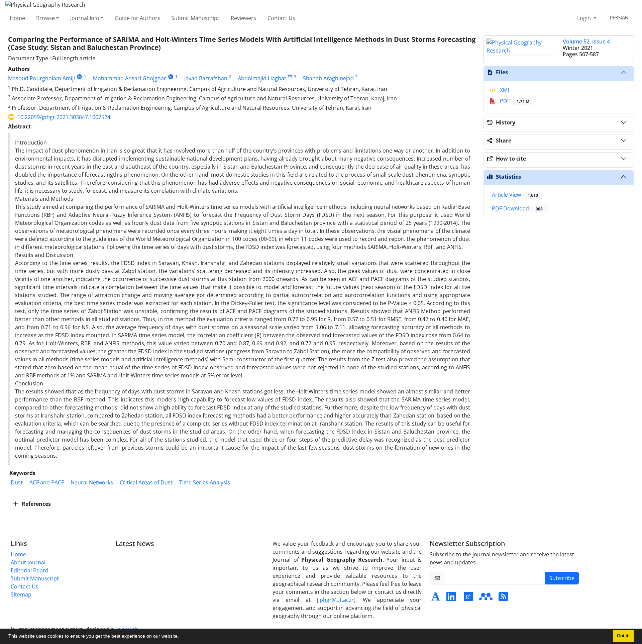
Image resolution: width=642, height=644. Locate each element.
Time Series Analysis (204, 482)
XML (504, 90)
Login (584, 18)
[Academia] (436, 598)
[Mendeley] (486, 598)
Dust (17, 482)
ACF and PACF (46, 482)
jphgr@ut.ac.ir (336, 600)
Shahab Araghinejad (328, 78)
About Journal (28, 562)
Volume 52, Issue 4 (586, 41)
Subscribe (561, 578)
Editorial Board (29, 570)
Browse (45, 18)
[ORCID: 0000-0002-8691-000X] (79, 77)
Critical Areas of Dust (146, 482)
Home (17, 18)
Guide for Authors (137, 18)
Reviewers (243, 18)
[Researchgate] (468, 598)
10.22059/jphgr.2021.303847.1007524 (63, 117)
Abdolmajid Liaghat (262, 78)
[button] (181, 637)
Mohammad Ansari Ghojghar (129, 78)
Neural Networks (92, 482)
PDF (514, 101)
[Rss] (503, 598)
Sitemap (21, 594)
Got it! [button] (623, 636)
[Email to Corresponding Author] (290, 77)
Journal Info (84, 18)
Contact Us (281, 18)
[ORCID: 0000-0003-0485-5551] (171, 77)
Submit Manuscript (195, 18)
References (35, 504)
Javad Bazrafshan (205, 78)
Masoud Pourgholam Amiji (41, 78)
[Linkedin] (451, 598)
